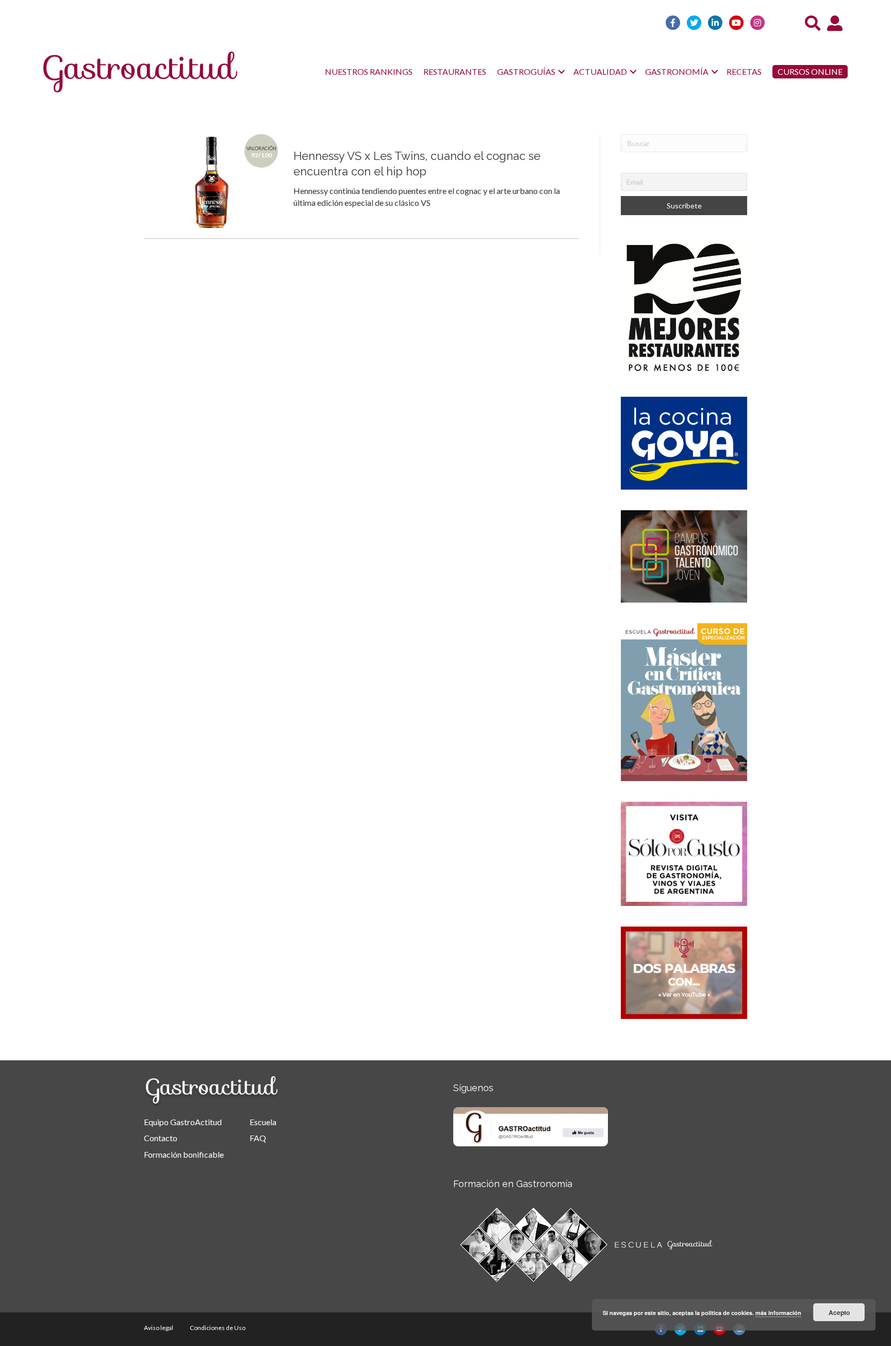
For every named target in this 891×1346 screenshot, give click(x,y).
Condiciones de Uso (217, 1328)
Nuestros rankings (368, 71)
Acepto (839, 1312)
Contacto (160, 1138)
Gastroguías (526, 71)
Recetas (744, 71)
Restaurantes (454, 71)
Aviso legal (158, 1328)
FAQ (258, 1138)
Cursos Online (810, 71)
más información (778, 1313)
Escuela (263, 1122)
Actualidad (600, 71)
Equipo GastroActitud (183, 1122)
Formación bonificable (184, 1154)
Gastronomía (676, 71)
